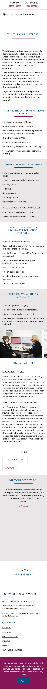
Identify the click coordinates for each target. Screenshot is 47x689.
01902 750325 (15, 6)
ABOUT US (6, 632)
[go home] (17, 14)
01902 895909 (31, 6)
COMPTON (15, 2)
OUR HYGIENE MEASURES (12, 650)
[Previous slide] (3, 343)
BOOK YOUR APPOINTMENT (23, 572)
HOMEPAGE (6, 628)
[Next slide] (43, 343)
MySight (28, 601)
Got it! (23, 681)
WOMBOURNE (31, 2)
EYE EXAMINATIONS (10, 636)
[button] (42, 14)
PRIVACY (5, 645)
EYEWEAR (6, 641)
